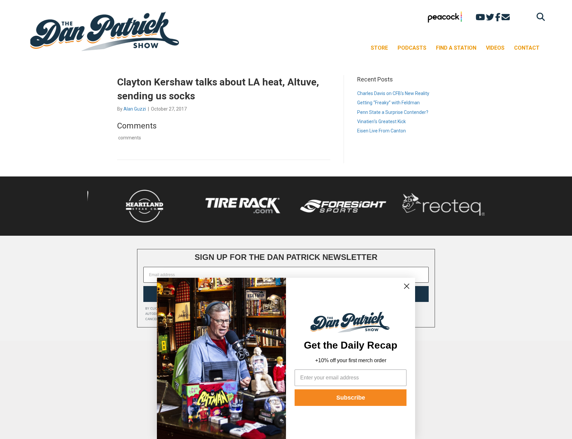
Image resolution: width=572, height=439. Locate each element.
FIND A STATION (456, 48)
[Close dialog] (406, 286)
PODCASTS (412, 48)
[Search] (539, 17)
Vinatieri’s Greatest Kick (381, 121)
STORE (379, 48)
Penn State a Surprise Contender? (392, 112)
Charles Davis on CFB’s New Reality (393, 93)
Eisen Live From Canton (381, 130)
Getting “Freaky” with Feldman (388, 102)
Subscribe (350, 397)
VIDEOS (495, 48)
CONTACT (527, 48)
